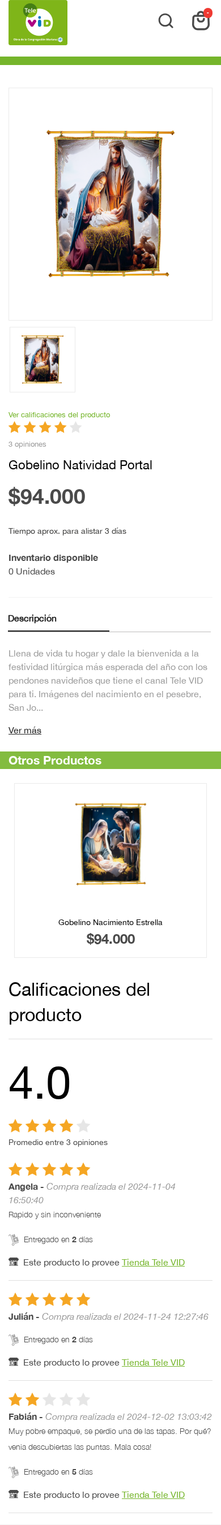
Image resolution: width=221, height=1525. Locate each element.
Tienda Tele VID (153, 1262)
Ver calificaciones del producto (59, 415)
